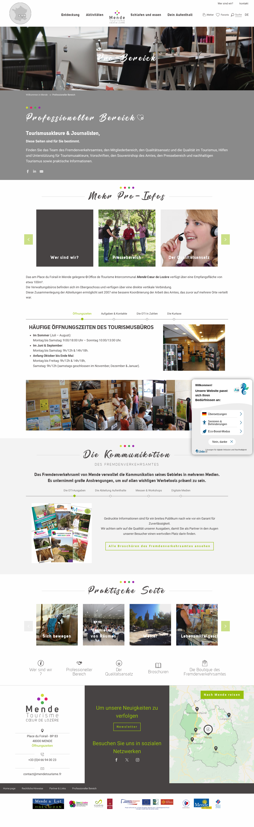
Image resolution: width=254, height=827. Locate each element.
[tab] (82, 313)
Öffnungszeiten (42, 745)
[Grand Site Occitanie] (110, 804)
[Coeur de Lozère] (79, 804)
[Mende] (202, 804)
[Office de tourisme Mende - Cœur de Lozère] (117, 16)
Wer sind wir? (225, 3)
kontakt (243, 3)
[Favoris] (222, 15)
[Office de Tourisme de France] (218, 804)
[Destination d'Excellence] (186, 804)
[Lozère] (99, 804)
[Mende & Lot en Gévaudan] (48, 804)
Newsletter (127, 726)
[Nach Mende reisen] (20, 23)
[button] (236, 14)
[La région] (147, 804)
